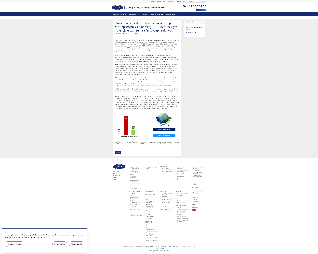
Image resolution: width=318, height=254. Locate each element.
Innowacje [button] (160, 14)
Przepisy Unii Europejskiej (181, 212)
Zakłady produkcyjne (183, 209)
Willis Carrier (181, 197)
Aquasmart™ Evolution (196, 183)
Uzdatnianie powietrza (182, 165)
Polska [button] (179, 2)
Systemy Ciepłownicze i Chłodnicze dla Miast (136, 214)
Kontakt (115, 173)
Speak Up (180, 202)
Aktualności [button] (158, 1)
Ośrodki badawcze (182, 207)
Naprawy (148, 214)
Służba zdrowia (134, 197)
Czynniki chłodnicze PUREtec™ (167, 194)
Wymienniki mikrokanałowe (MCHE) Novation (167, 198)
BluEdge (148, 210)
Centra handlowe (135, 200)
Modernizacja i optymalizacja (149, 222)
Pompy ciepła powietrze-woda (166, 169)
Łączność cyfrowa (150, 212)
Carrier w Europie (181, 205)
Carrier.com (116, 171)
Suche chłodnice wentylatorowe (134, 181)
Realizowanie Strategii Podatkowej (177, 246)
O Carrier (178, 191)
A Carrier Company (159, 248)
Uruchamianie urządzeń (150, 202)
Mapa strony (191, 246)
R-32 (163, 204)
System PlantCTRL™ (198, 167)
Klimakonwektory (182, 179)
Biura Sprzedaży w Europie (182, 221)
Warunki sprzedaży (161, 246)
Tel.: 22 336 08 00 (194, 6)
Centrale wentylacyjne (181, 167)
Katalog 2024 (196, 187)
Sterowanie (195, 165)
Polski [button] (185, 1)
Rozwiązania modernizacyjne (150, 225)
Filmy (114, 179)
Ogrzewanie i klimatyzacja (163, 166)
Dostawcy (195, 199)
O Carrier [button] (179, 14)
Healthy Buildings (170, 14)
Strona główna (116, 17)
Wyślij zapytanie (191, 32)
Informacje (180, 195)
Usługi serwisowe (149, 191)
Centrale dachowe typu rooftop (182, 170)
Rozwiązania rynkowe (134, 191)
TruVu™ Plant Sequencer (197, 169)
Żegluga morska (134, 204)
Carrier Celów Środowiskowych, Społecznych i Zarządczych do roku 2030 (155, 59)
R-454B (164, 206)
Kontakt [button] (164, 1)
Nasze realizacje (181, 216)
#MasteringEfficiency (183, 218)
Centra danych (135, 202)
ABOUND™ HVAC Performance (197, 172)
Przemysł (132, 193)
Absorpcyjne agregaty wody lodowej (134, 177)
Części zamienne (150, 216)
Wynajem (153, 14)
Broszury (115, 177)
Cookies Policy (41, 237)
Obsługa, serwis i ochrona (149, 198)
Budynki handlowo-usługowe (135, 210)
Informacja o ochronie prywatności (132, 246)
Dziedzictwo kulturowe (133, 207)
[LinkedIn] (193, 210)
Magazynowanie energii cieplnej (134, 187)
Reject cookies (59, 244)
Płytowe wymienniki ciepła (135, 184)
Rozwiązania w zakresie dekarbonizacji (151, 241)
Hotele (132, 195)
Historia (179, 199)
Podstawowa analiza (151, 231)
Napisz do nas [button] (201, 10)
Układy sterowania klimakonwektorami (198, 180)
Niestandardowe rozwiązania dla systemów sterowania (199, 177)
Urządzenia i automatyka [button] (119, 14)
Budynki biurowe (135, 199)
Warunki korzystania (149, 246)
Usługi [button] (145, 14)
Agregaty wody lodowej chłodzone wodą (135, 173)
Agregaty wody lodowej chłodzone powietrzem (135, 168)
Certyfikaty (180, 214)
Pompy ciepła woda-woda (151, 167)
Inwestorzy (196, 201)
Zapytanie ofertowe (150, 194)
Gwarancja (149, 204)
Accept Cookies (76, 244)
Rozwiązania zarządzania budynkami (149, 234)
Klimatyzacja (132, 165)
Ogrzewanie (148, 165)
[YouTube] (195, 210)
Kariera (179, 200)
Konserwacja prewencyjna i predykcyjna (150, 208)
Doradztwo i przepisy (152, 237)
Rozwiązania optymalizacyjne (150, 228)
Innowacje (163, 191)
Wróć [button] (118, 153)
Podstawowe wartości (183, 193)
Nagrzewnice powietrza (181, 177)
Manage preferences (159, 252)
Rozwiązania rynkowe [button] (135, 14)
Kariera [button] (152, 1)
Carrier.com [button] (171, 1)
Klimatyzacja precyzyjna (180, 174)
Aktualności (116, 175)
